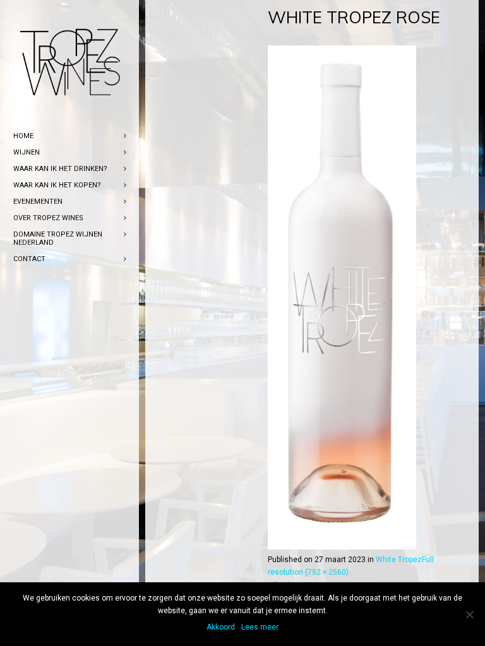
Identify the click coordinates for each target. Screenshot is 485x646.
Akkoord (221, 627)
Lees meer (259, 627)
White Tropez (399, 559)
